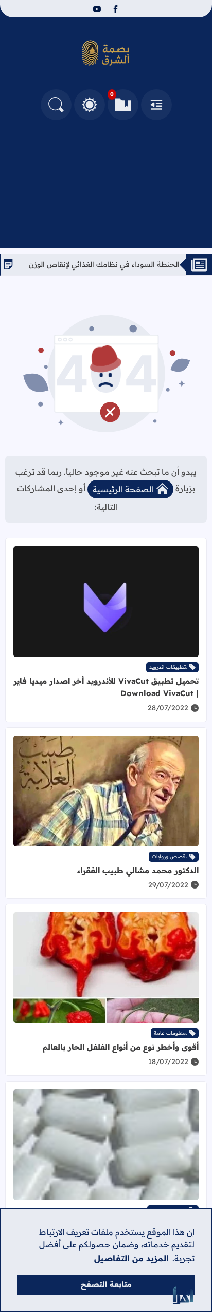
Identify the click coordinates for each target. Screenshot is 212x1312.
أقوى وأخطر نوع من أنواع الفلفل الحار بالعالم (121, 1047)
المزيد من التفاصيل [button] (131, 1258)
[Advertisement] (106, 181)
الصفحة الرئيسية (123, 489)
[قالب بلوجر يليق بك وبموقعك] (183, 1295)
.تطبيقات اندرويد (168, 667)
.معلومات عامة (170, 1033)
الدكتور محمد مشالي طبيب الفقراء (138, 870)
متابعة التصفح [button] (106, 1284)
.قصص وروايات (169, 856)
